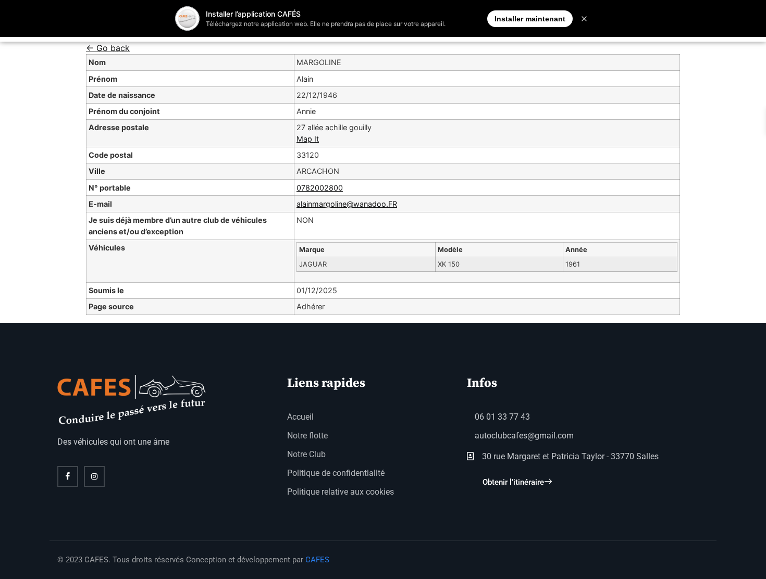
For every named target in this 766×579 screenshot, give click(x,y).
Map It (307, 138)
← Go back (108, 48)
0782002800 (319, 187)
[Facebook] (67, 476)
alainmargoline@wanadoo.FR (346, 203)
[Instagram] (94, 476)
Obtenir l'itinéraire (513, 482)
